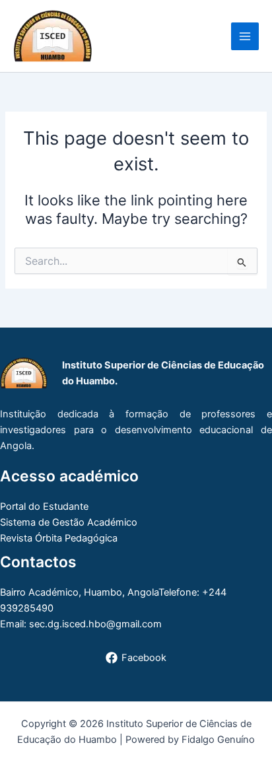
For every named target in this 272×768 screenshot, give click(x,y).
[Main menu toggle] (245, 36)
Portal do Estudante (44, 506)
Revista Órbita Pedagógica (59, 538)
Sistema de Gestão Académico (68, 522)
